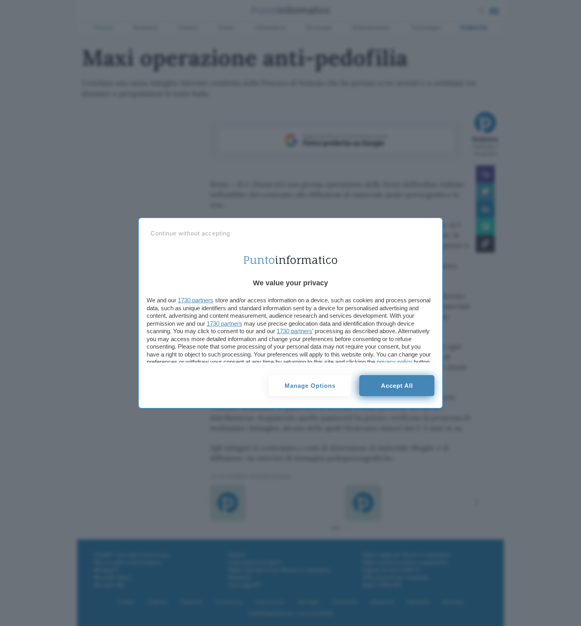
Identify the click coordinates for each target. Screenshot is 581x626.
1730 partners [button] (195, 300)
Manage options (310, 385)
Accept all (397, 385)
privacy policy (394, 362)
